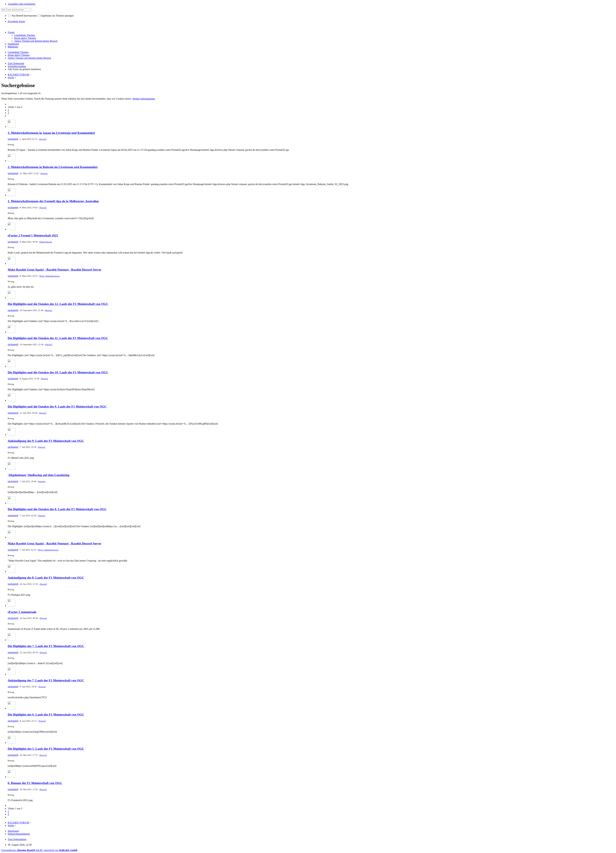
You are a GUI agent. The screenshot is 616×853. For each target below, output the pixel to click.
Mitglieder (13, 46)
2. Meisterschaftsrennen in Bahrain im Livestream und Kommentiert (53, 167)
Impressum (13, 831)
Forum (11, 32)
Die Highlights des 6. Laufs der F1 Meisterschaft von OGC (46, 714)
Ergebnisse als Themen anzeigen (57, 15)
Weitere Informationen (143, 98)
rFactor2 (42, 139)
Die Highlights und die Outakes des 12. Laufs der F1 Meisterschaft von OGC (58, 304)
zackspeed (13, 139)
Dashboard (13, 43)
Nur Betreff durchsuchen (24, 15)
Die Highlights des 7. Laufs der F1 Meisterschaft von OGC (46, 646)
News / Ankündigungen (49, 276)
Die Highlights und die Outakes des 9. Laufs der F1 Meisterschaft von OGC (57, 406)
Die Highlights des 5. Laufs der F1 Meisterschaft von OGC (46, 748)
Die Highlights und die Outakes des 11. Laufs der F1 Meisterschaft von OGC (58, 338)
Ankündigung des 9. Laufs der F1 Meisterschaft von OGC (46, 441)
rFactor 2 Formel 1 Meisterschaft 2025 (33, 235)
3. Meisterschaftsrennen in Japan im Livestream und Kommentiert (51, 133)
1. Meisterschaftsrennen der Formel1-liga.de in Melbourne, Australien (53, 201)
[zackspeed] (11, 126)
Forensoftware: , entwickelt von (39, 850)
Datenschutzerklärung (19, 833)
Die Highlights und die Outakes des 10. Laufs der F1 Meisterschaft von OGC (58, 372)
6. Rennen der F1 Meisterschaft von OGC (35, 783)
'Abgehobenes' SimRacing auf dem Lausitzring (38, 475)
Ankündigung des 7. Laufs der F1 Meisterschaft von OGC (46, 680)
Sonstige (42, 481)
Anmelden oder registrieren (21, 4)
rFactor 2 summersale (22, 612)
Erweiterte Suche (16, 21)
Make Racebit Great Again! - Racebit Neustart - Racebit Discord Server (54, 269)
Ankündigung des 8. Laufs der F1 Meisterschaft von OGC (46, 577)
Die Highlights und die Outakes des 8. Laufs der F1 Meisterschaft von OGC (57, 509)
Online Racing (45, 242)
